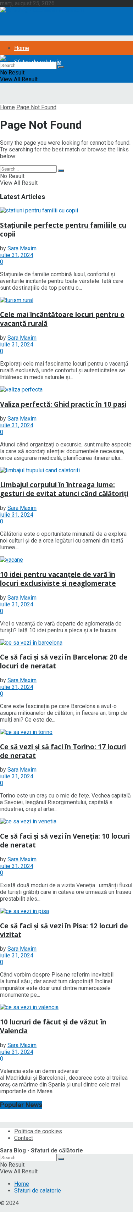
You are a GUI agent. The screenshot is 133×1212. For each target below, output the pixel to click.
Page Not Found (36, 107)
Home (21, 48)
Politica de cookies (38, 1131)
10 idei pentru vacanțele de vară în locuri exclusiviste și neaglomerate (58, 579)
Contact (23, 1138)
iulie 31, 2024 (16, 255)
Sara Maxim (22, 248)
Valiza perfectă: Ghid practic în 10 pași (63, 404)
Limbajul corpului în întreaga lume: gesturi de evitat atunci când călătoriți (64, 489)
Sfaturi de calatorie (37, 1190)
